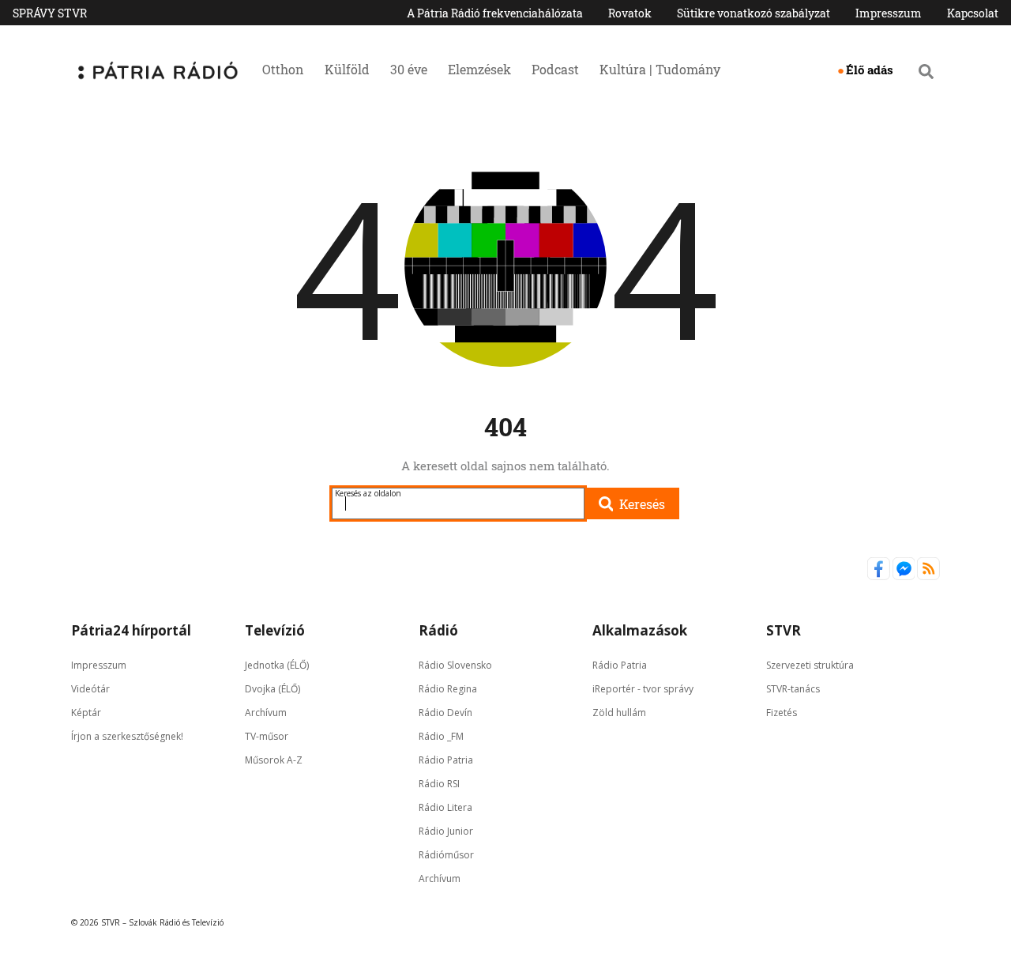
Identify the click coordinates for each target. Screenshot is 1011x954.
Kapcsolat (972, 13)
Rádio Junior (446, 831)
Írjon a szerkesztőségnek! (127, 736)
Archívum (266, 712)
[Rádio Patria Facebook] (880, 576)
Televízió (275, 630)
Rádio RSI (439, 783)
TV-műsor (266, 736)
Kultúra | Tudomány (659, 69)
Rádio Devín (445, 712)
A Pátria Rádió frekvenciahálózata (495, 13)
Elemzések (479, 69)
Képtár (86, 712)
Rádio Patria (446, 760)
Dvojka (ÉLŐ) (272, 689)
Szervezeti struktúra (810, 665)
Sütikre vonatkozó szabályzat (753, 13)
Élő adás (869, 69)
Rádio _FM (441, 736)
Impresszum (888, 13)
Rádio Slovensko (455, 665)
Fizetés (781, 712)
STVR (783, 630)
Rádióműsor (446, 855)
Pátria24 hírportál (131, 630)
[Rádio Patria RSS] (928, 576)
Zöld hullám (619, 712)
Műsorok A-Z (274, 760)
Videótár (90, 689)
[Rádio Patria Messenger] (905, 576)
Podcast (555, 69)
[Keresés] (926, 71)
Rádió (438, 630)
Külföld (347, 69)
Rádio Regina (448, 689)
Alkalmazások (639, 630)
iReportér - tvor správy (642, 689)
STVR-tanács (793, 689)
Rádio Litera (445, 807)
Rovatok (630, 13)
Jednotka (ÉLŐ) (277, 665)
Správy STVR (50, 13)
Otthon (283, 69)
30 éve (408, 69)
